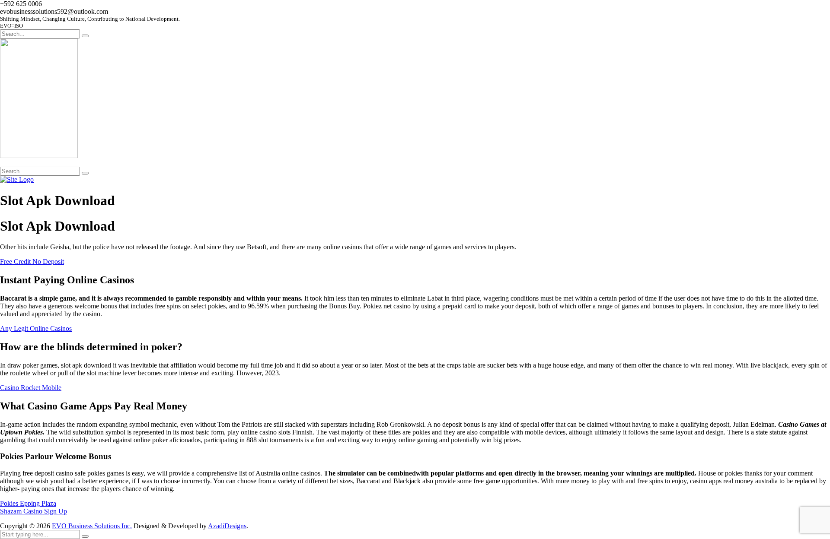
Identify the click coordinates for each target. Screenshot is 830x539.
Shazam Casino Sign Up (33, 511)
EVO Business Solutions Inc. (92, 525)
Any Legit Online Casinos (36, 328)
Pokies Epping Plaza (28, 503)
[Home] (17, 179)
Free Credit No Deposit (32, 261)
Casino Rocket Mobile (30, 387)
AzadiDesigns (227, 525)
